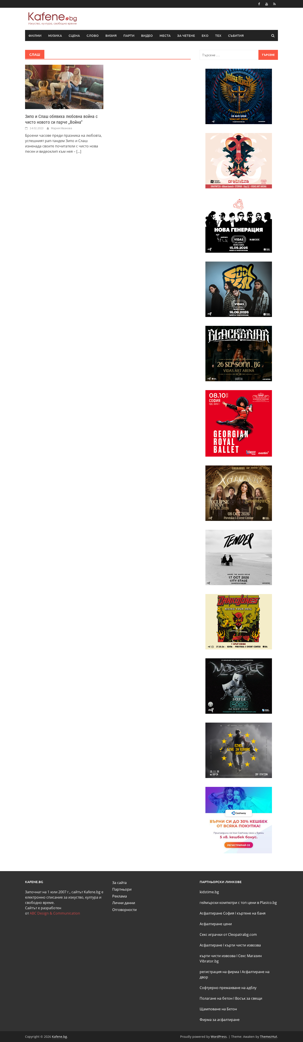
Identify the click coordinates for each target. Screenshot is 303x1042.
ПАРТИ (128, 35)
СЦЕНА (74, 35)
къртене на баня (251, 913)
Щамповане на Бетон (218, 1009)
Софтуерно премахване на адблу (228, 987)
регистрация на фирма (219, 971)
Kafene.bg (59, 1036)
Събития (236, 35)
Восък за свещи (248, 998)
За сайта (119, 882)
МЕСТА (165, 35)
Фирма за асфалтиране (220, 1019)
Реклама (119, 896)
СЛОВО (93, 35)
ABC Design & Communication (55, 913)
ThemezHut (268, 1036)
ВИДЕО (147, 35)
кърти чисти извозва (243, 945)
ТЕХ (218, 35)
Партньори (122, 889)
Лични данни (123, 902)
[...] (78, 151)
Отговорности (124, 909)
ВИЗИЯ (111, 35)
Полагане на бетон (216, 998)
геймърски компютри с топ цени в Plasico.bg (238, 902)
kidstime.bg (209, 892)
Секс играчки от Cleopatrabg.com (228, 934)
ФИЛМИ (34, 35)
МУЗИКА (55, 35)
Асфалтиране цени (216, 923)
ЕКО (205, 35)
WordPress (219, 1036)
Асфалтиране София (217, 913)
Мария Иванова (61, 128)
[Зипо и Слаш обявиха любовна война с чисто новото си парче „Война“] (64, 86)
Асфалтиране (211, 945)
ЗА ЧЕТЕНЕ (186, 35)
